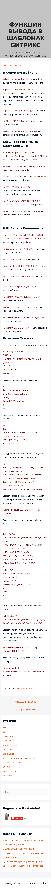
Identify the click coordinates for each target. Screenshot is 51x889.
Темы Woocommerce (13, 771)
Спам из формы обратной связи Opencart (22, 865)
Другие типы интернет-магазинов (19, 758)
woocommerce (10, 745)
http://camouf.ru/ (24, 688)
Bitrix (5, 65)
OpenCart (7, 740)
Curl (5, 732)
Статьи (6, 766)
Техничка (7, 775)
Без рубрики (8, 753)
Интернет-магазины (12, 762)
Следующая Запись (25, 709)
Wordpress (8, 749)
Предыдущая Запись (25, 701)
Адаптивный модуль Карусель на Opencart (23, 861)
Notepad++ (8, 736)
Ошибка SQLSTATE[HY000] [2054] (18, 848)
